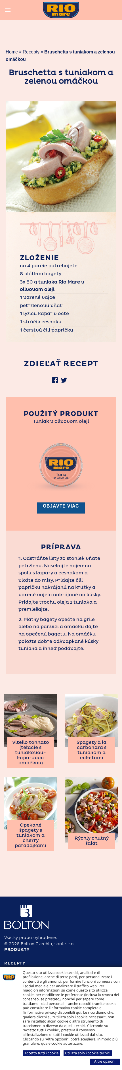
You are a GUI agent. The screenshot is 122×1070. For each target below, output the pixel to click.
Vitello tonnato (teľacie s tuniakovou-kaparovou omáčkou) (30, 753)
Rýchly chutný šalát (92, 840)
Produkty (17, 949)
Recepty (31, 51)
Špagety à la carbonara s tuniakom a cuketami (91, 750)
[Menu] (7, 10)
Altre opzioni (104, 1061)
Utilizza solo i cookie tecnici (87, 1052)
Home (12, 51)
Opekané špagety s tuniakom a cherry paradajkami (30, 835)
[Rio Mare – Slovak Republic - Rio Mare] (61, 10)
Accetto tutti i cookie (41, 1052)
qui (78, 1012)
